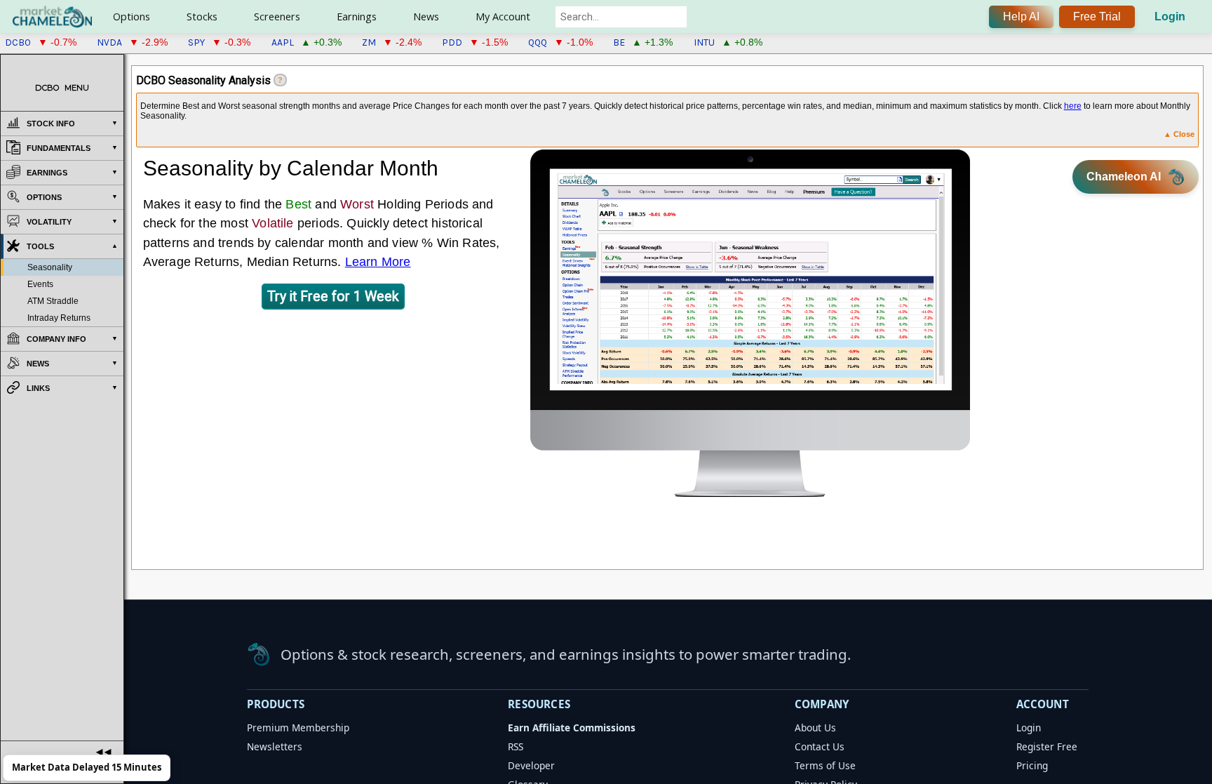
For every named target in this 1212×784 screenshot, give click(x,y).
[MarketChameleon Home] (259, 654)
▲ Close (1179, 134)
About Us (815, 727)
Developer (531, 765)
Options (131, 16)
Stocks (202, 16)
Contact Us (819, 746)
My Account (503, 16)
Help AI (1021, 16)
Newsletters (274, 746)
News (426, 16)
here (1073, 106)
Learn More (378, 261)
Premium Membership (298, 727)
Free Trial (1097, 16)
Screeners (277, 16)
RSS (515, 746)
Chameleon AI (1123, 176)
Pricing (1032, 765)
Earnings (357, 16)
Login (1169, 16)
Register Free (1046, 746)
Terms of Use (825, 765)
